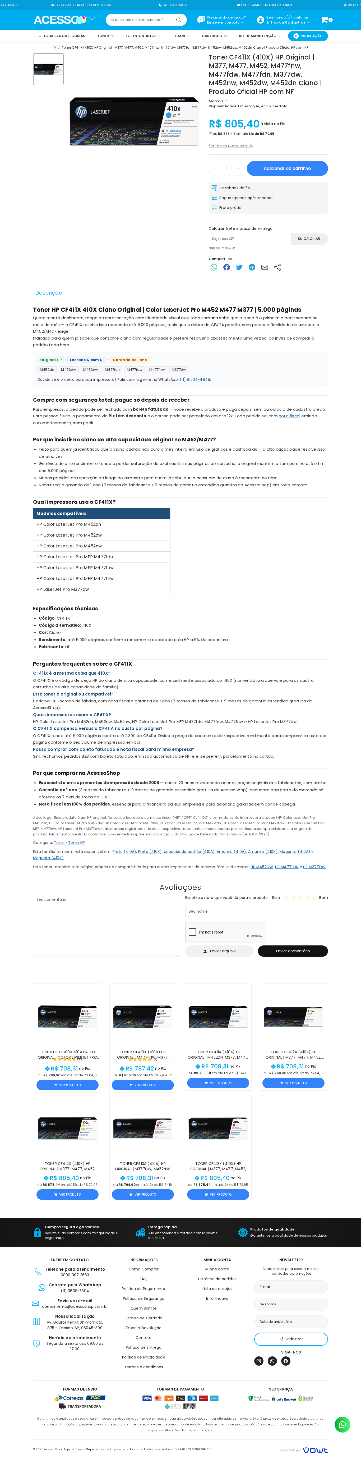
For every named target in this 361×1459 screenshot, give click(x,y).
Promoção (312, 35)
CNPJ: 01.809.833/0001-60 (192, 1449)
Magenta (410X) (48, 858)
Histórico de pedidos (217, 1279)
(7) (79, 1059)
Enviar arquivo (223, 951)
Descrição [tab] (48, 292)
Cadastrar (295, 22)
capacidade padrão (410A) (189, 851)
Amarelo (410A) (231, 851)
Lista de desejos (217, 1288)
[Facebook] (285, 1361)
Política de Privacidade (143, 1357)
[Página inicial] (64, 19)
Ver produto (70, 1085)
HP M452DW (262, 867)
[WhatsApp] (272, 1361)
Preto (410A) (124, 851)
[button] (94, 990)
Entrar (272, 22)
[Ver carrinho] (324, 20)
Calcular (312, 238)
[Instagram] (258, 1361)
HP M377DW (314, 867)
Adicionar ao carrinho (287, 168)
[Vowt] (303, 1449)
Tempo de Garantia (143, 1318)
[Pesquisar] (179, 20)
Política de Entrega (143, 1347)
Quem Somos (144, 1308)
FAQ (143, 1279)
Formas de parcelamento (231, 145)
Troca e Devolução (143, 1327)
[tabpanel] (180, 588)
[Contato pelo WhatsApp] (342, 1425)
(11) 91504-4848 (195, 379)
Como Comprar (144, 1269)
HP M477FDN (287, 867)
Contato (143, 1337)
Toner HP (76, 842)
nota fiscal (289, 416)
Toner (59, 842)
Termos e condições (143, 1367)
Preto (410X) (150, 851)
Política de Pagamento (143, 1288)
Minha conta (217, 1269)
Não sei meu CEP (222, 248)
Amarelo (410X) (263, 851)
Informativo (217, 1298)
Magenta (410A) (295, 851)
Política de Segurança (143, 1298)
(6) (155, 1059)
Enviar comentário (293, 951)
